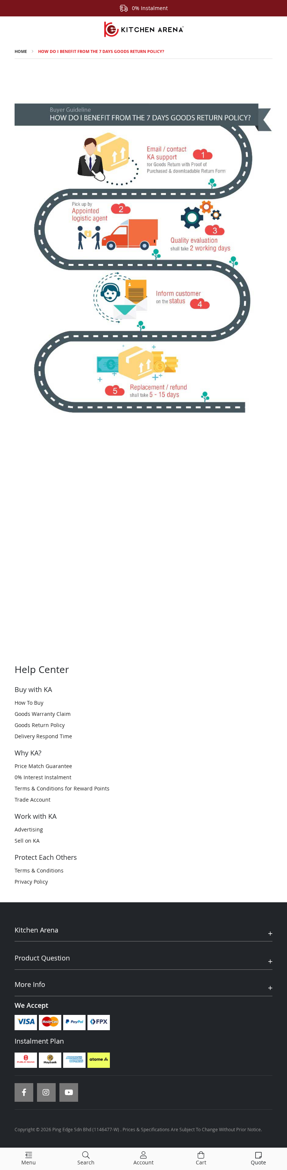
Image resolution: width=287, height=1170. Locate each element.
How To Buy (29, 702)
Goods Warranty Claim (43, 713)
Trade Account (32, 799)
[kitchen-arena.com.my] (143, 29)
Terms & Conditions (39, 870)
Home (21, 51)
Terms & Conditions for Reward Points (62, 788)
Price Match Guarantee (43, 766)
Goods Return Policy (40, 725)
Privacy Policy (31, 881)
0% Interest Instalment (43, 777)
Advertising (29, 829)
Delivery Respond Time (43, 736)
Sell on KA (27, 840)
